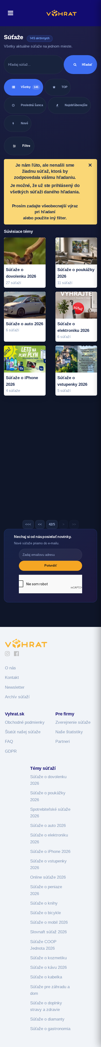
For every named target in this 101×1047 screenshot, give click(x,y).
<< (40, 524)
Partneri (62, 741)
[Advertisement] (50, 459)
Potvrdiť (50, 565)
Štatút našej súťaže (22, 732)
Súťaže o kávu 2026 (48, 967)
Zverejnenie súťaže (72, 722)
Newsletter (15, 687)
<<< (28, 524)
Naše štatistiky (69, 732)
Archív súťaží (17, 697)
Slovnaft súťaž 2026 (48, 932)
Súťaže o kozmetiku (48, 958)
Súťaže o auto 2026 (48, 825)
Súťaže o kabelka (46, 977)
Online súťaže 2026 (48, 877)
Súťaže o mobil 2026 (49, 922)
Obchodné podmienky (25, 722)
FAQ (9, 741)
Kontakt (12, 677)
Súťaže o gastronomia (50, 1028)
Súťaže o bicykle (45, 912)
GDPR (11, 751)
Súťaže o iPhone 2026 (50, 851)
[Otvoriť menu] (9, 13)
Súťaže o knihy (44, 903)
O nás (10, 668)
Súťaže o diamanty (47, 1019)
